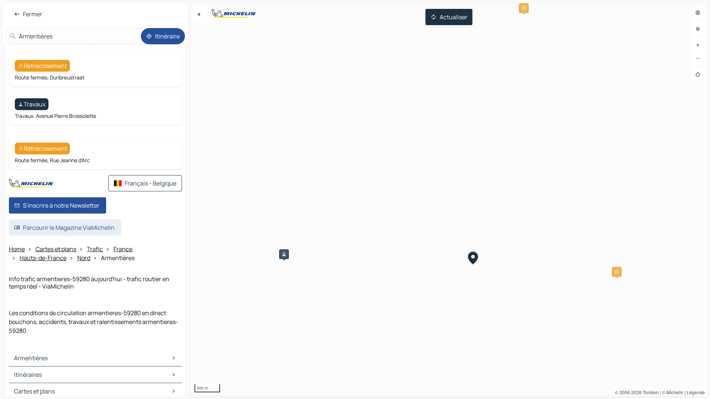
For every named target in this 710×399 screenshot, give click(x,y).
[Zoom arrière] (698, 58)
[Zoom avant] (698, 45)
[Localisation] (698, 74)
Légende (696, 392)
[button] (523, 8)
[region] (449, 199)
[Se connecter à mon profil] (698, 12)
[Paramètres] (698, 28)
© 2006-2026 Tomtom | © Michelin (649, 392)
